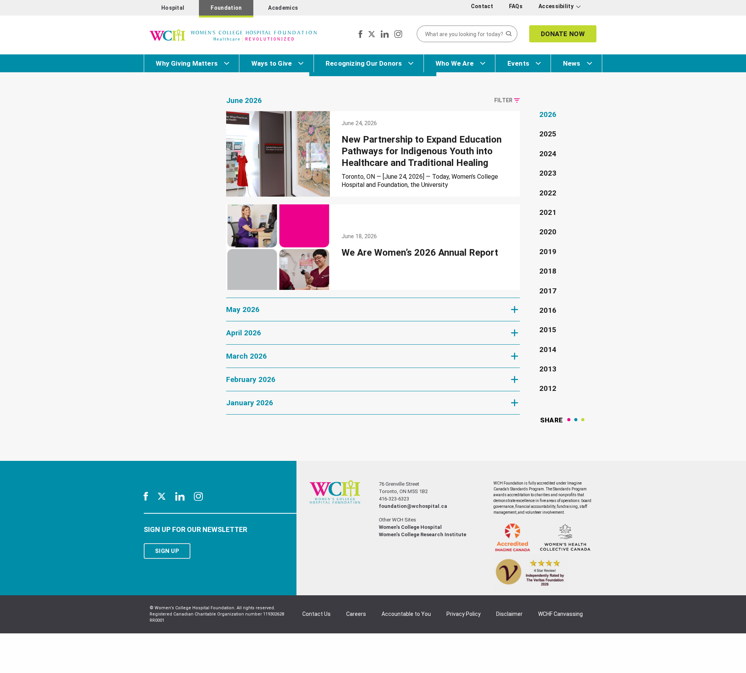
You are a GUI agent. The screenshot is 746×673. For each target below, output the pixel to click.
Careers (356, 614)
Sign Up (167, 550)
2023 (547, 173)
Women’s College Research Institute (422, 534)
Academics (283, 8)
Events (518, 63)
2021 (547, 212)
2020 (547, 231)
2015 (547, 329)
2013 (547, 368)
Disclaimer (509, 614)
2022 (547, 192)
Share (551, 420)
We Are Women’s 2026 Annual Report (420, 252)
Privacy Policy (463, 614)
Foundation (226, 8)
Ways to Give (271, 63)
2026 (547, 114)
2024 (547, 153)
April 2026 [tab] (243, 332)
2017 (547, 290)
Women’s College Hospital (410, 527)
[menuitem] (483, 6)
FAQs (516, 6)
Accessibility (556, 6)
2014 (547, 349)
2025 (547, 133)
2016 (547, 310)
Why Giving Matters (187, 63)
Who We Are (455, 63)
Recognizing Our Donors (364, 63)
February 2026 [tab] (250, 379)
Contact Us (316, 614)
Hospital (172, 8)
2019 (547, 251)
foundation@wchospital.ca (413, 506)
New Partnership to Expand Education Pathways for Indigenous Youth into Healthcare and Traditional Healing (422, 151)
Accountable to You (406, 614)
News (571, 63)
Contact (482, 6)
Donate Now (563, 34)
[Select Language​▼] (589, 7)
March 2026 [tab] (246, 356)
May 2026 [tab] (243, 309)
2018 (547, 271)
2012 (547, 388)
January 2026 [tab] (249, 402)
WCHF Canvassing (560, 614)
